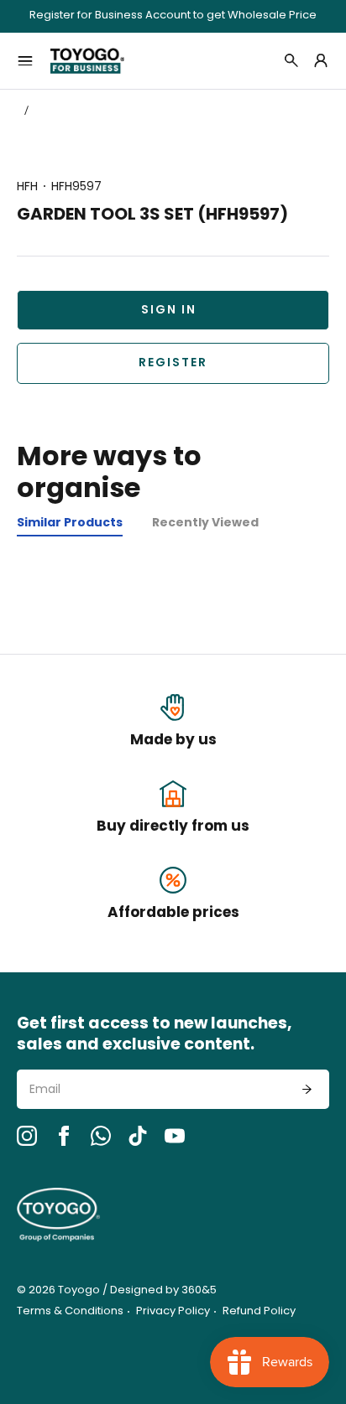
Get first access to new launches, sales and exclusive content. (154, 1035)
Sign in (169, 310)
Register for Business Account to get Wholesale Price (173, 16)
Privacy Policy (173, 1311)
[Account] (320, 60)
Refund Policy (259, 1311)
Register (173, 363)
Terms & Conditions (70, 1311)
